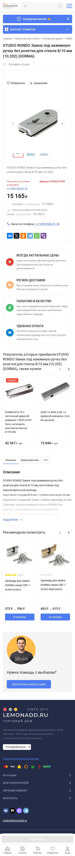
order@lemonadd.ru (15, 820)
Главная (7, 39)
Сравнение (40, 83)
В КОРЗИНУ (37, 839)
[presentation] (13, 123)
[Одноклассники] (23, 236)
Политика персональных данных (21, 758)
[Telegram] (30, 236)
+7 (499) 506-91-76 (17, 188)
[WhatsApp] (37, 236)
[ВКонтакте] (10, 236)
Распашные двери (52, 39)
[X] (16, 236)
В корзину (19, 617)
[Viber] (43, 236)
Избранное (18, 83)
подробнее (11, 519)
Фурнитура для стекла (27, 39)
